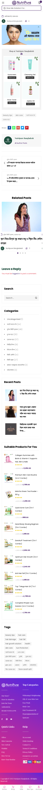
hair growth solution (13, 643)
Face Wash (26, 703)
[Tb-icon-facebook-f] (2, 719)
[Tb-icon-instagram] (7, 719)
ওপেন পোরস (21, 652)
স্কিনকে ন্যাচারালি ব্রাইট (25, 669)
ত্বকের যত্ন (10, 339)
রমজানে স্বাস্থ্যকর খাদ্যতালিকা (15, 365)
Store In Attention (7, 699)
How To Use (5, 756)
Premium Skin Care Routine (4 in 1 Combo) (26, 476)
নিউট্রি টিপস (10, 344)
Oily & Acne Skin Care (30, 699)
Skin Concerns (6, 741)
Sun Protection (22, 648)
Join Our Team (6, 703)
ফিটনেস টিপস (11, 349)
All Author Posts (21, 143)
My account (27, 737)
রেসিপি (24, 665)
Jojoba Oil (30, 101)
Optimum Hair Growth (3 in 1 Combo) (26, 558)
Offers (3, 737)
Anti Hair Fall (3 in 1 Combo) (26, 573)
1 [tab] (17, 253)
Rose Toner (11, 100)
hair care (21, 635)
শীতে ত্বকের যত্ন (10, 669)
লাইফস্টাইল (10, 370)
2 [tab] (20, 253)
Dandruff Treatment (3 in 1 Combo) (26, 542)
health (27, 643)
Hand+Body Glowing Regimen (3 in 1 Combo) (27, 525)
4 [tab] (25, 253)
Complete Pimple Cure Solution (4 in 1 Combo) (24, 604)
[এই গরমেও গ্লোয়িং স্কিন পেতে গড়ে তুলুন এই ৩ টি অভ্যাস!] (9, 127)
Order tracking (28, 741)
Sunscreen (12, 74)
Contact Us (27, 745)
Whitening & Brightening (31, 695)
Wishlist (4, 748)
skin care (9, 648)
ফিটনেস (27, 661)
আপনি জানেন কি (12, 324)
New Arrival (5, 745)
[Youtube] (11, 719)
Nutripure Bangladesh (14, 21)
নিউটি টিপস (19, 661)
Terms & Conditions (30, 748)
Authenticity (5, 707)
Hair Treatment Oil (29, 710)
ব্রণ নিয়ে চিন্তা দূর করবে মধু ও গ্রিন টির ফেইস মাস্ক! (29, 392)
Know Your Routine (8, 759)
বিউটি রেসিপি (10, 354)
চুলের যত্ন (10, 334)
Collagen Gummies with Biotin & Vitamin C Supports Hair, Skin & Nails (26, 458)
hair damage (11, 639)
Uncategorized (13, 319)
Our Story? (5, 696)
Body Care (26, 706)
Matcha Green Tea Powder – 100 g (26, 493)
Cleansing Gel (29, 74)
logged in (16, 273)
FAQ (2, 752)
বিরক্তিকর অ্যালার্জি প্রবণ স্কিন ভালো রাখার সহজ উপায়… (28, 428)
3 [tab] (22, 253)
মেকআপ (17, 665)
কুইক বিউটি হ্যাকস (12, 329)
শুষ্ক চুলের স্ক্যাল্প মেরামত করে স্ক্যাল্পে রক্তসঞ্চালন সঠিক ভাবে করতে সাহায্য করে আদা (28, 411)
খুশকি (20, 656)
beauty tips (10, 635)
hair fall (22, 639)
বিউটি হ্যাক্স (10, 359)
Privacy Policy (28, 752)
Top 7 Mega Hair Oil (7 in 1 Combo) (25, 588)
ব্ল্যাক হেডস (8, 665)
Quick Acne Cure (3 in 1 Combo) (24, 509)
